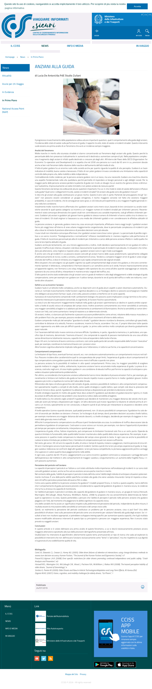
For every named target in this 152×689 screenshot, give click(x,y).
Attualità (6, 75)
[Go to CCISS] (35, 26)
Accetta (137, 6)
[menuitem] (15, 48)
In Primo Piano (37, 56)
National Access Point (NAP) (13, 110)
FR (150, 14)
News (22, 56)
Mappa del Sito (71, 674)
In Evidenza (8, 92)
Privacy (83, 674)
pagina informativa (14, 8)
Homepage (10, 56)
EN (145, 14)
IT (142, 14)
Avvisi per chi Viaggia (13, 84)
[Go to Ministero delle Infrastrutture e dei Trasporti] (110, 19)
